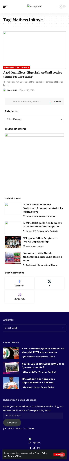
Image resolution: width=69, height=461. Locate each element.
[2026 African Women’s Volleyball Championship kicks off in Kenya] (13, 209)
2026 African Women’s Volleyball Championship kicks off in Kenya (43, 208)
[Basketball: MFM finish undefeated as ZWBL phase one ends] (13, 258)
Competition (32, 216)
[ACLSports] (34, 6)
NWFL (36, 231)
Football (28, 387)
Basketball (31, 246)
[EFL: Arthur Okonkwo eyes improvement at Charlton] (11, 383)
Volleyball (51, 216)
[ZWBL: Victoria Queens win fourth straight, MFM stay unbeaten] (11, 353)
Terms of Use (14, 456)
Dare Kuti (12, 90)
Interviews (23, 67)
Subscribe (12, 422)
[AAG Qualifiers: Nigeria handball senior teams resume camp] (34, 50)
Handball (9, 67)
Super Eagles (47, 387)
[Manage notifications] (62, 454)
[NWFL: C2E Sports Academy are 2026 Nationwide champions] (13, 227)
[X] (49, 283)
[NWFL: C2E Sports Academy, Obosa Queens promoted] (11, 368)
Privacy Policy (41, 453)
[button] (59, 454)
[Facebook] (19, 283)
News (42, 216)
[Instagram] (19, 296)
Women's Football (49, 231)
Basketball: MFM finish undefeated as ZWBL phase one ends (42, 257)
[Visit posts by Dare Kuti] (4, 90)
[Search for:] (30, 101)
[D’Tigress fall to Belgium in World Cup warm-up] (13, 242)
